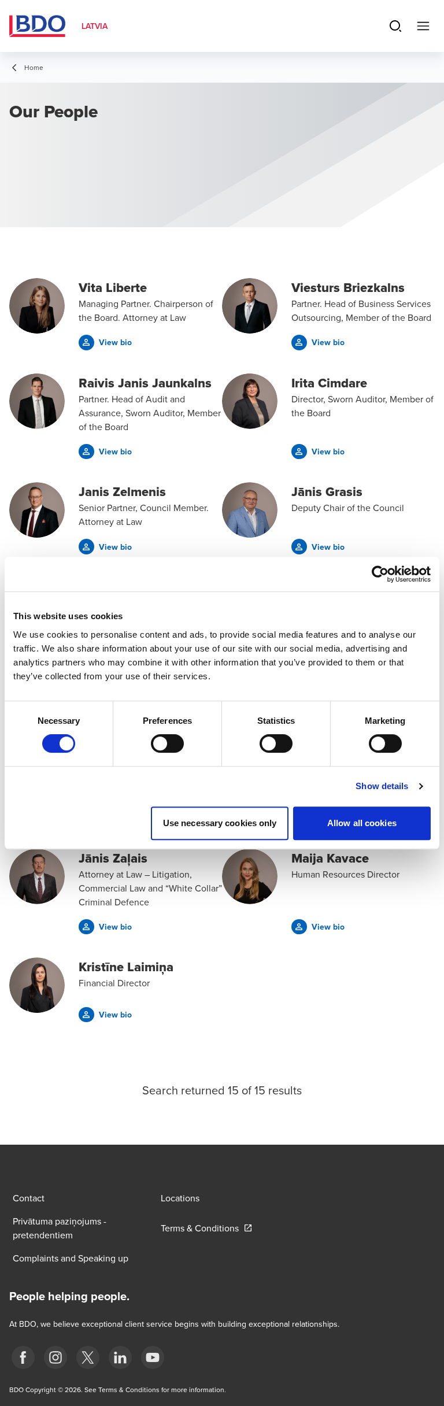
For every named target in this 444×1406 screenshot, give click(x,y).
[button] (105, 342)
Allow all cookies (362, 823)
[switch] (167, 743)
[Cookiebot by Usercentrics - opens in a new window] (380, 574)
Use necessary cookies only (220, 823)
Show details (382, 786)
